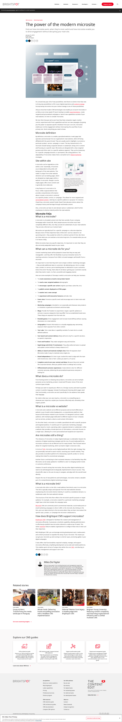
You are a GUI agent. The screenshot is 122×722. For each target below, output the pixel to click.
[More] (60, 4)
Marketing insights (38, 20)
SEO (44, 449)
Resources (75, 4)
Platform (57, 4)
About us (66, 699)
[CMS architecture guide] (24, 646)
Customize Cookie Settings (93, 718)
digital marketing (76, 155)
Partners (94, 4)
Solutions (65, 4)
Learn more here (70, 190)
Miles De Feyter (30, 38)
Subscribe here (92, 695)
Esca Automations (11, 10)
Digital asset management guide (97, 651)
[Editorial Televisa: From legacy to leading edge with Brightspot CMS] (73, 597)
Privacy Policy (32, 713)
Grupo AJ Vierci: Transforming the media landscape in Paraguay (22, 611)
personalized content (42, 200)
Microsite (38, 505)
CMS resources (29, 20)
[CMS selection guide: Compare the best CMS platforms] (49, 646)
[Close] (119, 718)
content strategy (79, 104)
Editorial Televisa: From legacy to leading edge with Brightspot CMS (73, 611)
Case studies (16, 607)
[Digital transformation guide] (73, 646)
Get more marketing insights (21, 621)
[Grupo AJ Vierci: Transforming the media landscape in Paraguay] (24, 597)
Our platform (46, 680)
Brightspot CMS (40, 520)
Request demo (108, 4)
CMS (72, 547)
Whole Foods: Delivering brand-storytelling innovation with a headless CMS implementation (49, 612)
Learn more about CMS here (21, 665)
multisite (42, 526)
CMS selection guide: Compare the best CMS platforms (49, 652)
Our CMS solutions (68, 680)
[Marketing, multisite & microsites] (74, 169)
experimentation (75, 112)
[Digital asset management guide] (97, 646)
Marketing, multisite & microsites (72, 179)
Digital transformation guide (73, 651)
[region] (61, 718)
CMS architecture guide (24, 651)
